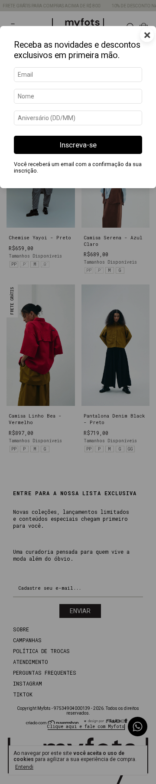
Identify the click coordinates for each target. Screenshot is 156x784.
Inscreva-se (78, 144)
